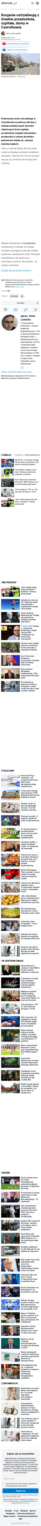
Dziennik (4, 9)
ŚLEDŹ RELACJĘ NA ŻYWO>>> (16, 270)
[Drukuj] (15, 309)
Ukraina (14, 296)
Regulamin (10, 1513)
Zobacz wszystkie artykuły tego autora (16, 372)
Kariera (33, 1511)
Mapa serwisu (9, 1516)
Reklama (24, 1511)
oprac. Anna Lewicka (13, 33)
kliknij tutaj (26, 1503)
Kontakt (8, 1511)
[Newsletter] (5, 309)
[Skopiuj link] (25, 309)
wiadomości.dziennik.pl (17, 9)
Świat (30, 9)
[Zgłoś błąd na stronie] (35, 309)
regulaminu (32, 1484)
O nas (16, 1511)
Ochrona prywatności (26, 1513)
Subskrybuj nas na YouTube (17, 44)
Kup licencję (19, 287)
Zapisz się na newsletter (16, 50)
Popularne (19, 455)
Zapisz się (20, 1491)
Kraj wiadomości (32, 455)
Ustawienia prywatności (27, 1516)
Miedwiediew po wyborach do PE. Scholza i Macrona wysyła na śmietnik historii (18, 377)
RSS (20, 1519)
